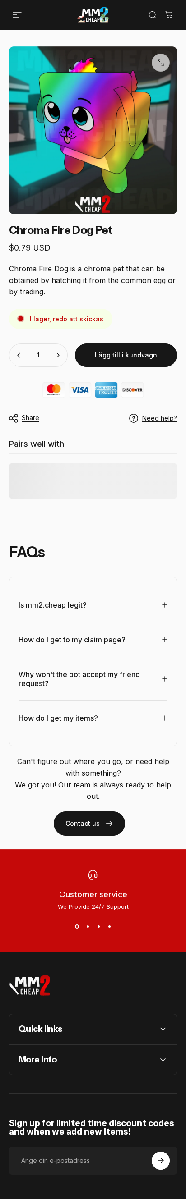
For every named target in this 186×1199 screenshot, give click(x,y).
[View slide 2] (87, 926)
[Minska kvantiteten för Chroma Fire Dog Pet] (18, 355)
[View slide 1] (76, 926)
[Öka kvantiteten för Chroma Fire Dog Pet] (57, 355)
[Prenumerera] (161, 1161)
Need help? (159, 418)
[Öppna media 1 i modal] (161, 63)
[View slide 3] (98, 926)
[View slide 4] (109, 926)
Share (30, 417)
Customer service (93, 894)
